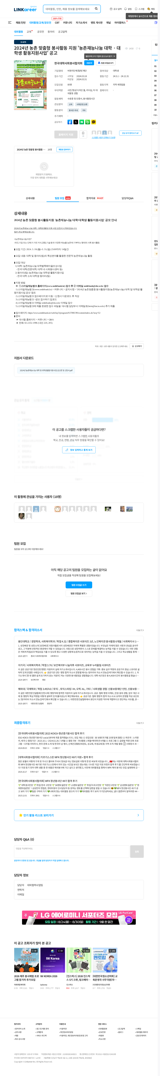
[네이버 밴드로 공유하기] (87, 122)
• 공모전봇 (101, 1032)
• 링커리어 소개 (19, 1028)
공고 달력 (117, 8)
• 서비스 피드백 (41, 1035)
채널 (108, 22)
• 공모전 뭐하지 (140, 1035)
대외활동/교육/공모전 (40, 22)
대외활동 (18, 31)
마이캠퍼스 (120, 22)
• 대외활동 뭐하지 (141, 1032)
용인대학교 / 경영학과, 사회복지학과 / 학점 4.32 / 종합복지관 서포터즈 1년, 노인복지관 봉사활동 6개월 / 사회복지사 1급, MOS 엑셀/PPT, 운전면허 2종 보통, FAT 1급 (79, 641)
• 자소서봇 (101, 1039)
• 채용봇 (101, 1035)
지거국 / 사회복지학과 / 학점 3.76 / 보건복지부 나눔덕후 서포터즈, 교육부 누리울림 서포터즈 (64, 665)
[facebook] (70, 122)
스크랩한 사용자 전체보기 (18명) (103, 137)
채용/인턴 (21, 22)
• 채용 (16, 1035)
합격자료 (94, 198)
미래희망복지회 (19, 984)
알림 (130, 8)
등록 (137, 851)
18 (83, 136)
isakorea (43, 984)
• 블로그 (120, 1032)
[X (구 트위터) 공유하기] (75, 122)
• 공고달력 (121, 1028)
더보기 (139, 630)
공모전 (40, 31)
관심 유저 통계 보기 (129, 133)
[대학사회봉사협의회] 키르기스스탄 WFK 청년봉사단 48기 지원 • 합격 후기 (55, 757)
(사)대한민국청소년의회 (101, 984)
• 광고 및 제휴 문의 (42, 1028)
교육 (29, 31)
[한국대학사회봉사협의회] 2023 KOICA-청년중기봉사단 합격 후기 (51, 733)
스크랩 (141, 8)
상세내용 (30, 198)
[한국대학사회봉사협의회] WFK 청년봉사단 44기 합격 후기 (47, 780)
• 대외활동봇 (102, 1028)
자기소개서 (81, 22)
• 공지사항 (17, 1032)
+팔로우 (89, 63)
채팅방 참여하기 (64, 149)
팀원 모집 (62, 198)
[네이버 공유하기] (81, 122)
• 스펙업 (138, 1028)
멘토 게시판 (96, 22)
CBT (57, 21)
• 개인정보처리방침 (66, 1032)
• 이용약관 (63, 1028)
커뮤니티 (67, 22)
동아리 (51, 31)
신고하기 (138, 346)
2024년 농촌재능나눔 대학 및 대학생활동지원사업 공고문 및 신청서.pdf (46, 370)
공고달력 (62, 31)
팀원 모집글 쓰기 (79, 584)
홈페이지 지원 (66, 134)
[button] (43, 63)
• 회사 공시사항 (19, 1039)
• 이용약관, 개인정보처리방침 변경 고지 (73, 1035)
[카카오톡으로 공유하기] (93, 122)
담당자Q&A (127, 198)
